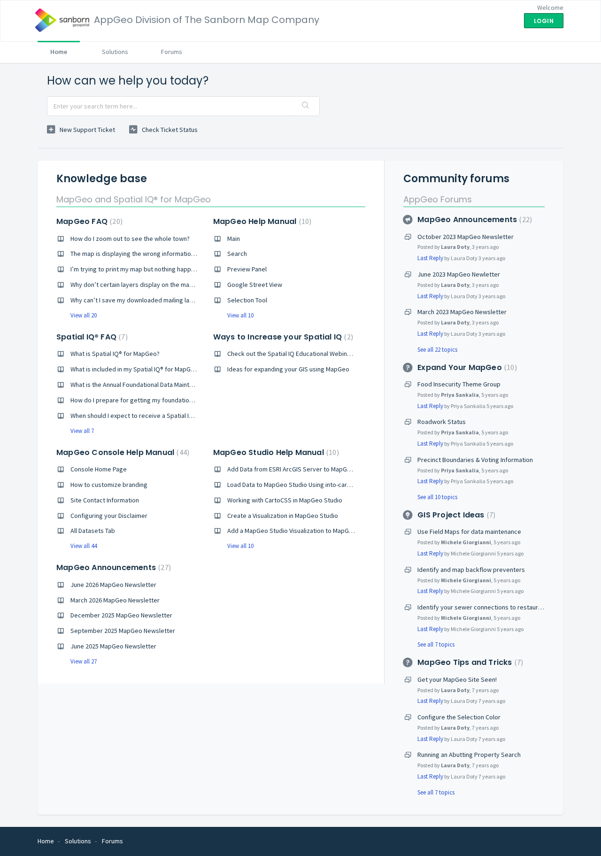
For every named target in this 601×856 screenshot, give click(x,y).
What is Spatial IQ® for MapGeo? (115, 353)
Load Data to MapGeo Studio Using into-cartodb (294, 484)
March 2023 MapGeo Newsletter (462, 312)
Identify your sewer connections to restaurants (483, 607)
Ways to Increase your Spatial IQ (282, 337)
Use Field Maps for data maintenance (469, 531)
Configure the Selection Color (459, 717)
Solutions (115, 51)
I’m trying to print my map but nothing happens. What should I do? (161, 269)
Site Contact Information (104, 500)
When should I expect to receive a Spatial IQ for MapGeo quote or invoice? (174, 415)
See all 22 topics (437, 350)
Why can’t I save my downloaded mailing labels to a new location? (162, 300)
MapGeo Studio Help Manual (275, 452)
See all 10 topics (437, 497)
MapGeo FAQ (88, 221)
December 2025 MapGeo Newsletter (121, 615)
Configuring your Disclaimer (108, 515)
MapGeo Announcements (112, 567)
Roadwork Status (441, 421)
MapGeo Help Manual (261, 221)
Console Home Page (98, 469)
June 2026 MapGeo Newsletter (113, 584)
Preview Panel (247, 269)
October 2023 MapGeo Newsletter (465, 236)
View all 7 (82, 431)
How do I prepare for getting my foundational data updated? (154, 400)
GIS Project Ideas (455, 514)
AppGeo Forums (437, 199)
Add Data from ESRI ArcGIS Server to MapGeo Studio (300, 469)
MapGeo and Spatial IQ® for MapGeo (133, 199)
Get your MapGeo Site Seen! (457, 679)
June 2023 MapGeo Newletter (458, 274)
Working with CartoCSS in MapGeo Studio (284, 500)
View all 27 (83, 661)
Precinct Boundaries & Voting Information (475, 459)
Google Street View (254, 284)
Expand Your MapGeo (465, 367)
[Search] (305, 106)
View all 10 (240, 315)
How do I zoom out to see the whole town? (130, 238)
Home (58, 51)
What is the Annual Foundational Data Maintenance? (141, 384)
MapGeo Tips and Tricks (469, 662)
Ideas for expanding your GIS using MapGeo (288, 369)
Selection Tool (247, 300)
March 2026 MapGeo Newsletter (115, 600)
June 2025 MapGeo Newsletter (113, 646)
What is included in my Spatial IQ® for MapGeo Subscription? (154, 369)
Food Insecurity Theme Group (459, 384)
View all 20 (83, 315)
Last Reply (430, 258)
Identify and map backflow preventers (471, 569)
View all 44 (83, 546)
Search (237, 253)
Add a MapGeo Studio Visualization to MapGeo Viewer (302, 530)
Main (233, 238)
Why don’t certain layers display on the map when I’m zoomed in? (161, 284)
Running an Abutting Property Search (469, 754)
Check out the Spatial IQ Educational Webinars (291, 353)
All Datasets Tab (92, 530)
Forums (171, 51)
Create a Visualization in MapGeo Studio (282, 515)
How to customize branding (108, 484)
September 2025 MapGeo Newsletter (122, 630)
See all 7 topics (436, 644)
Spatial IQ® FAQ (90, 337)
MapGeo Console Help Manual (121, 452)
